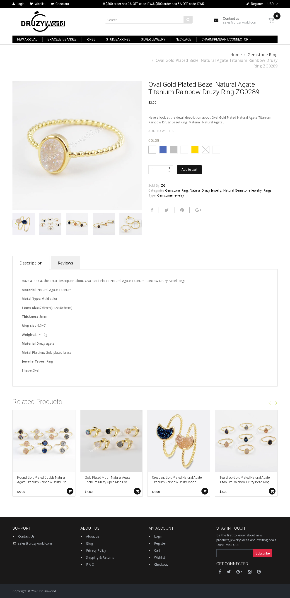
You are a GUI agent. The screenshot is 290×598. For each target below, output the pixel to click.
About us (92, 536)
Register (160, 543)
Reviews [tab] (65, 263)
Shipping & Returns (100, 557)
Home (236, 54)
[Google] (197, 210)
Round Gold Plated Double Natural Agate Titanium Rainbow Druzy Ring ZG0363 (42, 480)
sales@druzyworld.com (35, 543)
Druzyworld (47, 591)
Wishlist (159, 557)
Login (158, 536)
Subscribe (263, 553)
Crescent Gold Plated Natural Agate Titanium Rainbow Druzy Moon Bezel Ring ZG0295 (177, 480)
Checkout (161, 564)
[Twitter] (166, 210)
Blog (89, 543)
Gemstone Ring (263, 54)
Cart (157, 550)
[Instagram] (249, 572)
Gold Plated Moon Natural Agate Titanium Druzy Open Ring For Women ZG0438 (107, 480)
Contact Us (26, 536)
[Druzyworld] (43, 20)
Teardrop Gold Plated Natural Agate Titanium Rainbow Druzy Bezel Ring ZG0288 (245, 480)
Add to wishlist (162, 131)
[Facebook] (151, 210)
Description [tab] (30, 263)
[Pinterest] (259, 572)
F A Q (90, 564)
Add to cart (189, 169)
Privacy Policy (96, 550)
